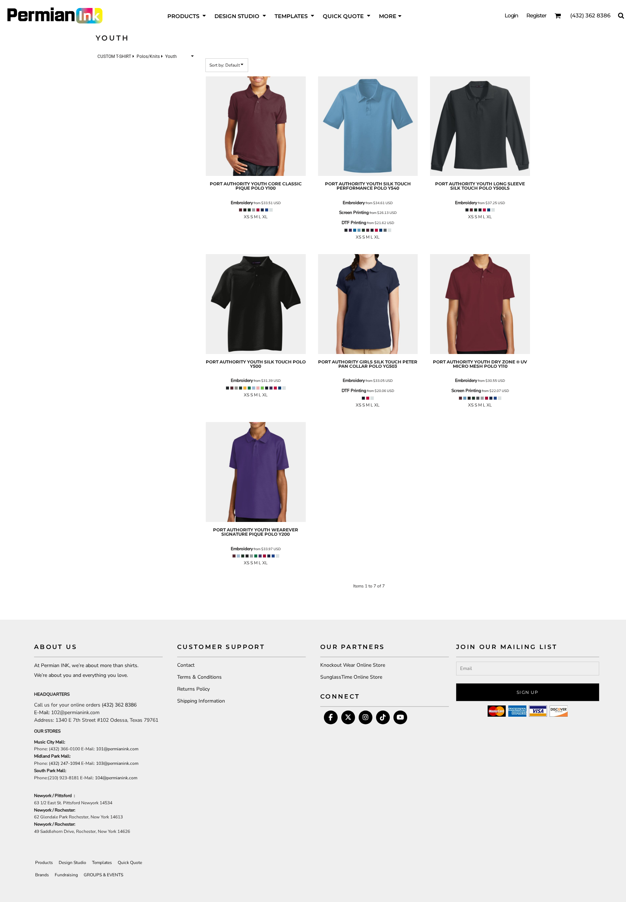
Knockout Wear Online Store (352, 665)
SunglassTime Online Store (351, 677)
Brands (42, 875)
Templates (102, 862)
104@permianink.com (116, 778)
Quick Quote (130, 862)
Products (44, 862)
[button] (187, 15)
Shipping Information (201, 700)
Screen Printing (354, 212)
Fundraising (66, 875)
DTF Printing (354, 223)
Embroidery (242, 203)
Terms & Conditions (199, 677)
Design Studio (72, 862)
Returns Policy (193, 689)
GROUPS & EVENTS (103, 875)
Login (511, 15)
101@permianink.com (117, 749)
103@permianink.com (117, 763)
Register (536, 15)
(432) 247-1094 (64, 763)
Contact (186, 665)
